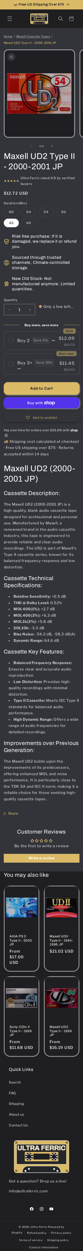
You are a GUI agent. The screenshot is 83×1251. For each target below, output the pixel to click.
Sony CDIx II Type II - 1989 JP (21, 1031)
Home (8, 36)
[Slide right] (52, 146)
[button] (9, 18)
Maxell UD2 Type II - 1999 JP (61, 1031)
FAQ (12, 1093)
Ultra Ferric (39, 1227)
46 (11, 223)
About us (16, 1114)
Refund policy (37, 1232)
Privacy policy (61, 1232)
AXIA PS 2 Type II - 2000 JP (21, 940)
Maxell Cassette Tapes (33, 36)
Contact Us (18, 1125)
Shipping (16, 1104)
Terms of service (31, 1240)
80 (14, 213)
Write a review (41, 858)
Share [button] (13, 813)
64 (31, 213)
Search (15, 1082)
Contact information (43, 1247)
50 (66, 213)
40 (31, 224)
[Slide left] (31, 146)
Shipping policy (58, 1240)
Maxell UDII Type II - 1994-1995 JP (61, 940)
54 (49, 213)
